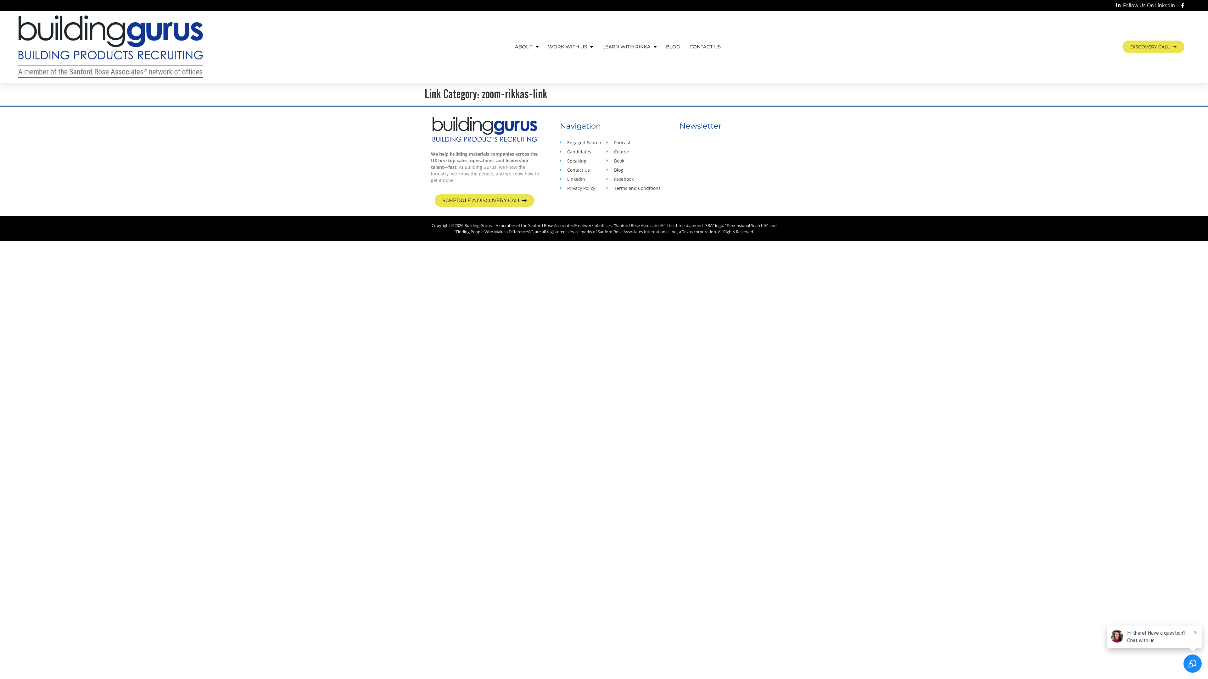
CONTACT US (705, 47)
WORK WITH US (567, 47)
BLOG (673, 47)
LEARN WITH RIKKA (626, 47)
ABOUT (524, 47)
